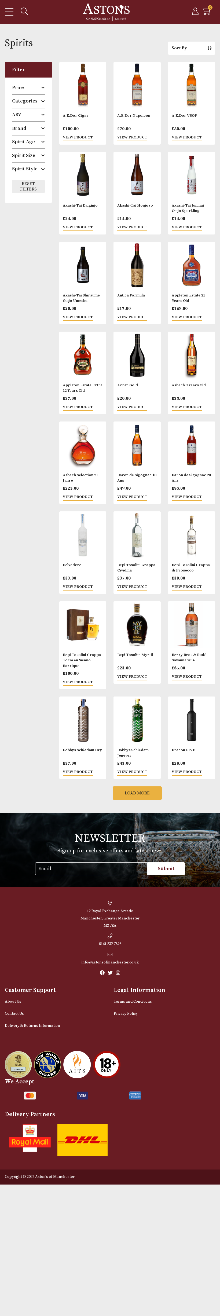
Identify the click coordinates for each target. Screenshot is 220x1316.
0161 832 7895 (110, 943)
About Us (13, 1001)
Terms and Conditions (133, 1001)
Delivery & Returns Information (32, 1025)
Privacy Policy (126, 1013)
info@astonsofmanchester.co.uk (110, 962)
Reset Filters (28, 186)
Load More (137, 793)
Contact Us (14, 1013)
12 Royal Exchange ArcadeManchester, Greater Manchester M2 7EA (110, 918)
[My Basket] (207, 12)
